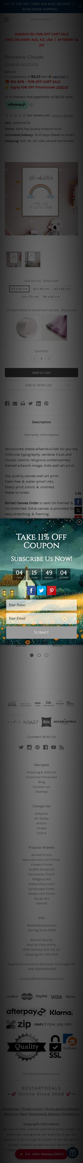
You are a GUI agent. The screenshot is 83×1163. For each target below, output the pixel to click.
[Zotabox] (80, 641)
